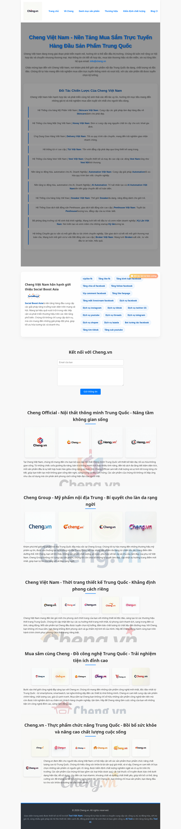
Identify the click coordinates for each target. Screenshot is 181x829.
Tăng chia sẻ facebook (94, 286)
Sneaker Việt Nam (80, 198)
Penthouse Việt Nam (124, 207)
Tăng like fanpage (121, 293)
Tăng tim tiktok (90, 329)
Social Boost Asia (34, 303)
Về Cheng (69, 11)
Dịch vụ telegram (136, 315)
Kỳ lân (111, 224)
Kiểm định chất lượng (134, 11)
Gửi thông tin (90, 391)
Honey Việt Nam (81, 123)
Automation (138, 172)
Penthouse (71, 211)
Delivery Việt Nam (76, 136)
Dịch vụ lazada (111, 322)
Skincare (81, 113)
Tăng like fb (104, 278)
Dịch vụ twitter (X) (137, 308)
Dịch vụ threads (113, 315)
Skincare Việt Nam (88, 110)
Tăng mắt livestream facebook (98, 300)
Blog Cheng (156, 11)
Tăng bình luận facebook (128, 278)
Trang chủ (54, 11)
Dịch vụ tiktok (115, 308)
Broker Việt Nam (104, 237)
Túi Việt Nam (74, 149)
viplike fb (87, 278)
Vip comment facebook (94, 293)
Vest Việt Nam (76, 159)
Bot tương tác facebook (137, 322)
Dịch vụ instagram (92, 308)
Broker (128, 237)
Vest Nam (135, 159)
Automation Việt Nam (100, 172)
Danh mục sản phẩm (89, 11)
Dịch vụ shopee (90, 322)
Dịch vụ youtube (91, 315)
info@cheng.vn (98, 61)
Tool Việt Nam (76, 815)
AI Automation (99, 185)
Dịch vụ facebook (128, 300)
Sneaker (104, 198)
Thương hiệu (111, 11)
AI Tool (129, 819)
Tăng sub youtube (114, 329)
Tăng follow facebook (121, 286)
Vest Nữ (84, 162)
